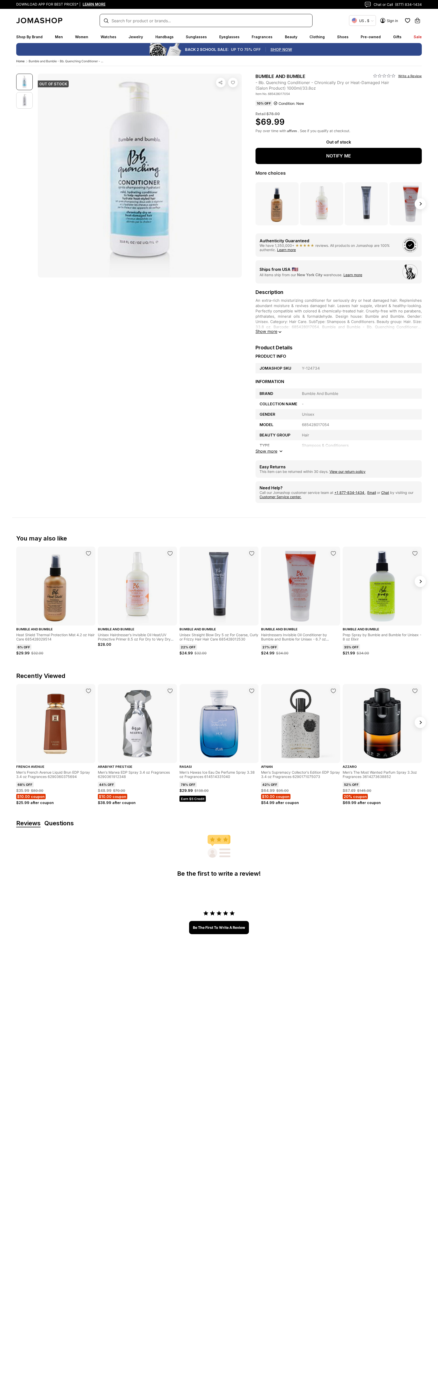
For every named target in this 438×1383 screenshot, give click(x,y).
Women (81, 37)
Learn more (286, 250)
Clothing (317, 37)
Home (20, 61)
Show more (266, 331)
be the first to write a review (219, 927)
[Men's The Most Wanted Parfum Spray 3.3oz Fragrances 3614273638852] (415, 691)
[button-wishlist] (408, 20)
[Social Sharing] (221, 82)
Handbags (164, 37)
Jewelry (136, 37)
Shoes (343, 37)
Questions (59, 823)
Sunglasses (196, 37)
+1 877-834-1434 (349, 492)
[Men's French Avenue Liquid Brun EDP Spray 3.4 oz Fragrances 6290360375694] (88, 691)
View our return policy (348, 471)
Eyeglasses (229, 37)
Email (371, 492)
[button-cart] (417, 20)
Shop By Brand (29, 37)
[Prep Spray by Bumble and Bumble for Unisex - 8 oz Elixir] (415, 553)
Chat (385, 492)
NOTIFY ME (338, 155)
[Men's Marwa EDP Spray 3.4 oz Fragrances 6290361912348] (170, 691)
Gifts (397, 37)
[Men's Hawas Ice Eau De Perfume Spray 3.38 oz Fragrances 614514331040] (252, 691)
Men (59, 37)
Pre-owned (371, 37)
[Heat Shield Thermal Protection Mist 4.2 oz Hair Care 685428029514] (88, 553)
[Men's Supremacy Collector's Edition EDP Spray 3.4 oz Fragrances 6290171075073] (333, 691)
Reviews (28, 823)
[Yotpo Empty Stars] (384, 76)
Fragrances (262, 37)
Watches (108, 37)
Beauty (291, 37)
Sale (418, 37)
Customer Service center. (280, 497)
